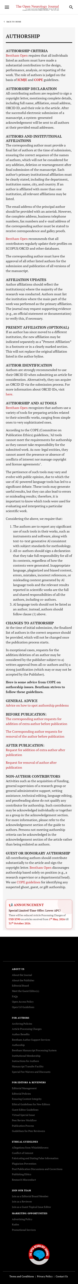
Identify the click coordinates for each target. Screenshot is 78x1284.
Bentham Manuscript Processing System (34, 1050)
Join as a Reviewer (22, 1201)
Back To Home (14, 22)
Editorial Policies (21, 1093)
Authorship (18, 1045)
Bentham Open (17, 55)
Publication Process (23, 1125)
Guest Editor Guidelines (25, 1109)
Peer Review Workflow (24, 1120)
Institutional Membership (26, 1055)
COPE (38, 80)
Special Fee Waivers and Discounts (31, 1071)
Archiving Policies (22, 1023)
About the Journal (22, 975)
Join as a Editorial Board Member (30, 1196)
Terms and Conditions (21, 1276)
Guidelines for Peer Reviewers (28, 1131)
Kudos (15, 1224)
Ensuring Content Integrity (27, 1099)
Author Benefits (21, 1034)
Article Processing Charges (27, 1029)
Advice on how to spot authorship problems (37, 705)
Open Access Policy (23, 1001)
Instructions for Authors (25, 1061)
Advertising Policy (22, 1219)
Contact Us (62, 1276)
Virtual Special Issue (23, 1115)
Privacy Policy (45, 1276)
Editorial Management (24, 1088)
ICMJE (22, 80)
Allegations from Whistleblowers (30, 1147)
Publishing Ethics (21, 1174)
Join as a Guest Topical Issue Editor (31, 1207)
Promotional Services (24, 1230)
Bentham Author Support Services (31, 1039)
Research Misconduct (24, 1179)
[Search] (71, 7)
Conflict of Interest (22, 1153)
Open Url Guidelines (23, 1007)
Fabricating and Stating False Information (35, 1158)
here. (9, 394)
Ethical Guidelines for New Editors (31, 1104)
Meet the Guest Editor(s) (25, 991)
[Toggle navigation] (7, 7)
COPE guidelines (28, 882)
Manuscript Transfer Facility (28, 1066)
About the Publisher (23, 980)
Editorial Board (20, 985)
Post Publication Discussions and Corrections (37, 1169)
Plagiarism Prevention (24, 1163)
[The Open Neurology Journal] (39, 1254)
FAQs (15, 996)
